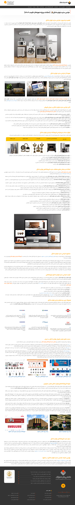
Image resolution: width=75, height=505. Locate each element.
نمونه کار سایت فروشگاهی (11, 100)
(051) (10, 3)
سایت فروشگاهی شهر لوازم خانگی (63, 376)
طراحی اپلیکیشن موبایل (31, 499)
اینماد (50, 293)
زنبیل (69, 344)
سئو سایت (56, 7)
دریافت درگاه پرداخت (48, 495)
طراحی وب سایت (62, 7)
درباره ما (34, 7)
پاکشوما (23, 314)
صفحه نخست (68, 7)
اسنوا (47, 314)
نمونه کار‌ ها (42, 7)
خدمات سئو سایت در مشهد (40, 451)
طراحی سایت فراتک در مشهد (62, 460)
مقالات (38, 7)
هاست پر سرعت (53, 443)
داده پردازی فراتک (65, 10)
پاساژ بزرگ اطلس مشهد (42, 431)
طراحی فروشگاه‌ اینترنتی (48, 76)
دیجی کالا (68, 347)
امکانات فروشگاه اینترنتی (64, 173)
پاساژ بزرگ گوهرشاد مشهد (65, 431)
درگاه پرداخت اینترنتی (44, 293)
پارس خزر (69, 314)
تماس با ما (30, 7)
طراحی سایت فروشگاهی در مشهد (13, 495)
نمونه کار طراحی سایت (14, 499)
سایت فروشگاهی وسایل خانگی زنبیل (16, 376)
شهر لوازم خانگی (66, 351)
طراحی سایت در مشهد (14, 493)
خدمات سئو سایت (32, 497)
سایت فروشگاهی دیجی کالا (42, 376)
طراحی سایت (33, 493)
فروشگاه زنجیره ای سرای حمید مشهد (16, 431)
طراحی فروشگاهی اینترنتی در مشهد (48, 256)
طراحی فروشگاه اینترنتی (49, 7)
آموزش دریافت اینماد (48, 493)
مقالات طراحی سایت (48, 497)
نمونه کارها (64, 492)
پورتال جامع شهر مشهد (14, 497)
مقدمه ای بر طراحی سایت (47, 499)
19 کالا (68, 355)
